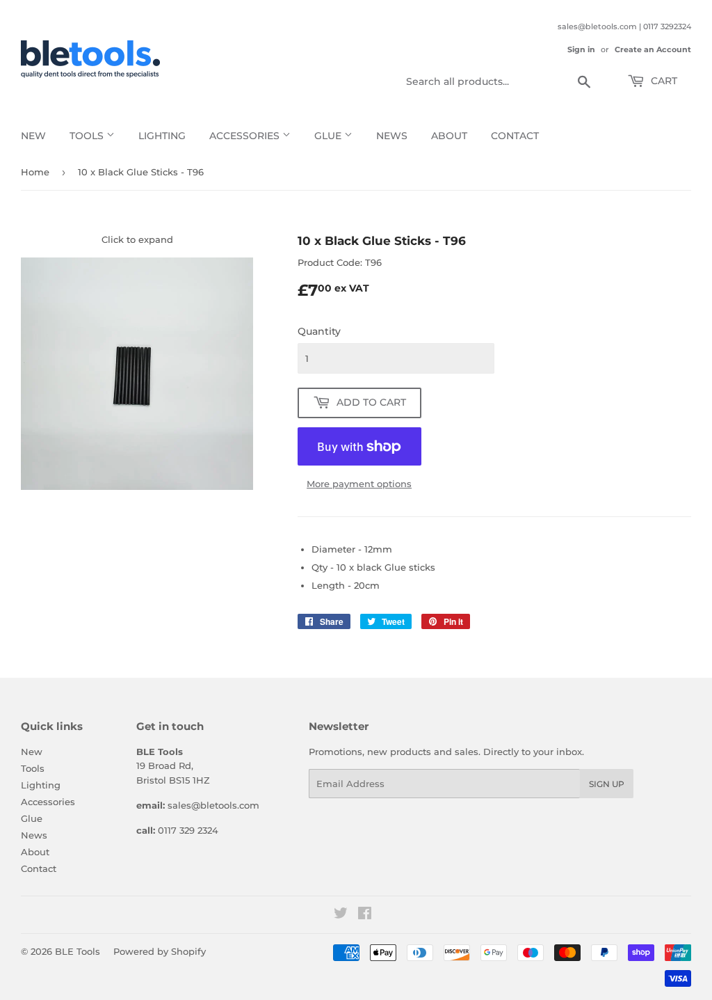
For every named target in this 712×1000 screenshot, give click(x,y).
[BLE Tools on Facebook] (364, 915)
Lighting (162, 135)
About (449, 135)
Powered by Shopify (159, 951)
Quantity (319, 331)
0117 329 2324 (188, 830)
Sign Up (606, 784)
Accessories (245, 135)
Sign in (581, 49)
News (391, 135)
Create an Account (653, 49)
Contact (515, 135)
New (33, 135)
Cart (662, 80)
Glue (329, 135)
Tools (88, 135)
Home (35, 171)
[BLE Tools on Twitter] (341, 915)
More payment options (359, 483)
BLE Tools (77, 951)
